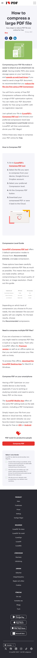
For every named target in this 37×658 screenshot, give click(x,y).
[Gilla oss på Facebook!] (11, 649)
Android (27, 425)
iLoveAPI (18, 541)
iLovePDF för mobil (18, 533)
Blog (6, 32)
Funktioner (18, 505)
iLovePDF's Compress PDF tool (15, 249)
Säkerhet (18, 573)
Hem (18, 501)
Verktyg (18, 513)
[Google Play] (18, 617)
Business (18, 557)
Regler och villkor (18, 581)
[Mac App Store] (18, 628)
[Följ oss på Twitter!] (6, 649)
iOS (20, 425)
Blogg (18, 605)
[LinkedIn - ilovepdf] (16, 649)
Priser (18, 509)
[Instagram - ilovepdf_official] (21, 649)
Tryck (18, 609)
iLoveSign (18, 537)
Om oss (18, 596)
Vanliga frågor (18, 518)
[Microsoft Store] (18, 633)
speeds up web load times (17, 77)
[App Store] (18, 622)
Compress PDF (18, 443)
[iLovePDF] (12, 2)
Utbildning (18, 561)
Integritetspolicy (18, 577)
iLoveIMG (18, 546)
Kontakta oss (18, 600)
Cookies (18, 585)
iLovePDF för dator (18, 529)
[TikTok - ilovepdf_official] (26, 649)
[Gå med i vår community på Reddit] (31, 649)
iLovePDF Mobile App (15, 401)
